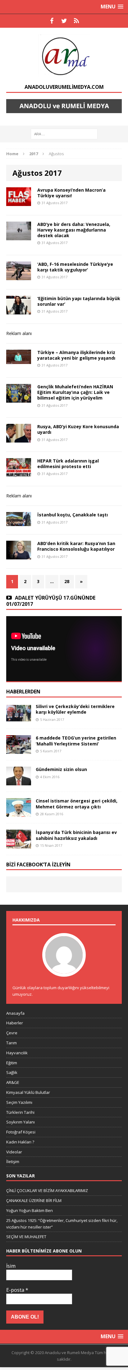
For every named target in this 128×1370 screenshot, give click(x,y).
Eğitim (11, 1063)
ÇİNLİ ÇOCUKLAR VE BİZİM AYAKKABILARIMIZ (47, 1190)
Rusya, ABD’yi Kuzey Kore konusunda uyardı (78, 429)
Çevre (11, 1033)
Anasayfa (15, 1013)
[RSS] (76, 21)
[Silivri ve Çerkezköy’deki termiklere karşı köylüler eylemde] (18, 719)
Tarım (11, 1043)
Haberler (14, 1023)
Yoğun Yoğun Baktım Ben (29, 1210)
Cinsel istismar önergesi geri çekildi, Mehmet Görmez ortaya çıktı (76, 803)
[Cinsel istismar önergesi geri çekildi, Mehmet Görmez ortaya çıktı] (18, 813)
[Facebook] (51, 21)
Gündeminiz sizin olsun (61, 769)
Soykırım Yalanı (20, 1122)
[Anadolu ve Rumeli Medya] (64, 56)
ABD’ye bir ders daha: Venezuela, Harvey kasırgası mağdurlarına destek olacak (73, 229)
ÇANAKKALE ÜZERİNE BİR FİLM (34, 1200)
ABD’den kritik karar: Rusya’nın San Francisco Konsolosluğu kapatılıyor (76, 546)
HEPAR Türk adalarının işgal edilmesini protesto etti (68, 463)
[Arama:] (64, 134)
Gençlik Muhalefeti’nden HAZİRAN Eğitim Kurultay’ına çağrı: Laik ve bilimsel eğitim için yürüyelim (75, 392)
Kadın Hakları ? (20, 1142)
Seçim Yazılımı (19, 1102)
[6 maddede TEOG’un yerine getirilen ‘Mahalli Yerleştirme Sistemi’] (18, 750)
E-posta (17, 1289)
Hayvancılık (17, 1053)
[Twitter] (64, 21)
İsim (11, 1265)
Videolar (14, 1152)
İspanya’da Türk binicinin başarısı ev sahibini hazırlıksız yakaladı (76, 835)
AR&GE (12, 1082)
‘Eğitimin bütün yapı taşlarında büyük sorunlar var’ (78, 301)
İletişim (12, 1161)
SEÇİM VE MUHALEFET (26, 1236)
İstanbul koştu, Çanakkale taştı (72, 515)
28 (66, 581)
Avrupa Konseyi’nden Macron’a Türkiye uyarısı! (71, 193)
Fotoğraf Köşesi (20, 1132)
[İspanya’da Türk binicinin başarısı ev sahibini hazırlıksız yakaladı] (18, 845)
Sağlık (11, 1072)
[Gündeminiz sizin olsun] (18, 782)
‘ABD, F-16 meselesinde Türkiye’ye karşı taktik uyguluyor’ (75, 267)
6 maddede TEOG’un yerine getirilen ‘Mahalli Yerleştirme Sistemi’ (76, 740)
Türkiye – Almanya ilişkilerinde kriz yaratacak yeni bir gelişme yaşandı (76, 355)
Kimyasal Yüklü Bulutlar (28, 1092)
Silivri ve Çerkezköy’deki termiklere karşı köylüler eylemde (75, 709)
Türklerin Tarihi (20, 1112)
